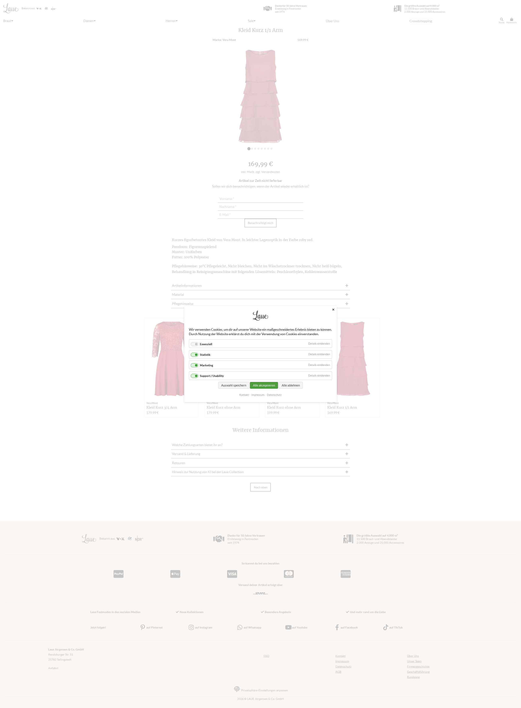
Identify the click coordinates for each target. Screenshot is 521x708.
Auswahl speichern (233, 385)
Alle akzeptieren (264, 385)
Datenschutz (274, 394)
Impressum (257, 394)
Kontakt (244, 394)
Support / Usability (212, 376)
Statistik (205, 354)
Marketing (206, 365)
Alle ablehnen (291, 385)
